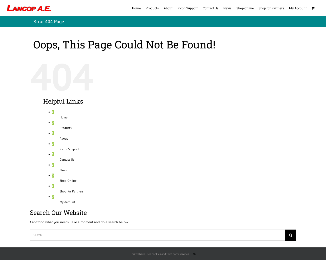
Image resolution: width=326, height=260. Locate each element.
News (63, 170)
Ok (194, 254)
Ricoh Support (69, 149)
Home (63, 117)
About (64, 138)
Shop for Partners (71, 191)
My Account (67, 202)
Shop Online (68, 181)
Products (66, 128)
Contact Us (67, 160)
